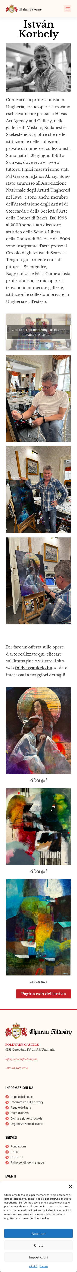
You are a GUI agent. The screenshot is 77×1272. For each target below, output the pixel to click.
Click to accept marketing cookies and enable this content (38, 332)
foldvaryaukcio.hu (33, 668)
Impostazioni (38, 1257)
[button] (70, 1186)
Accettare (38, 1233)
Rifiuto (38, 1245)
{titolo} (33, 1266)
